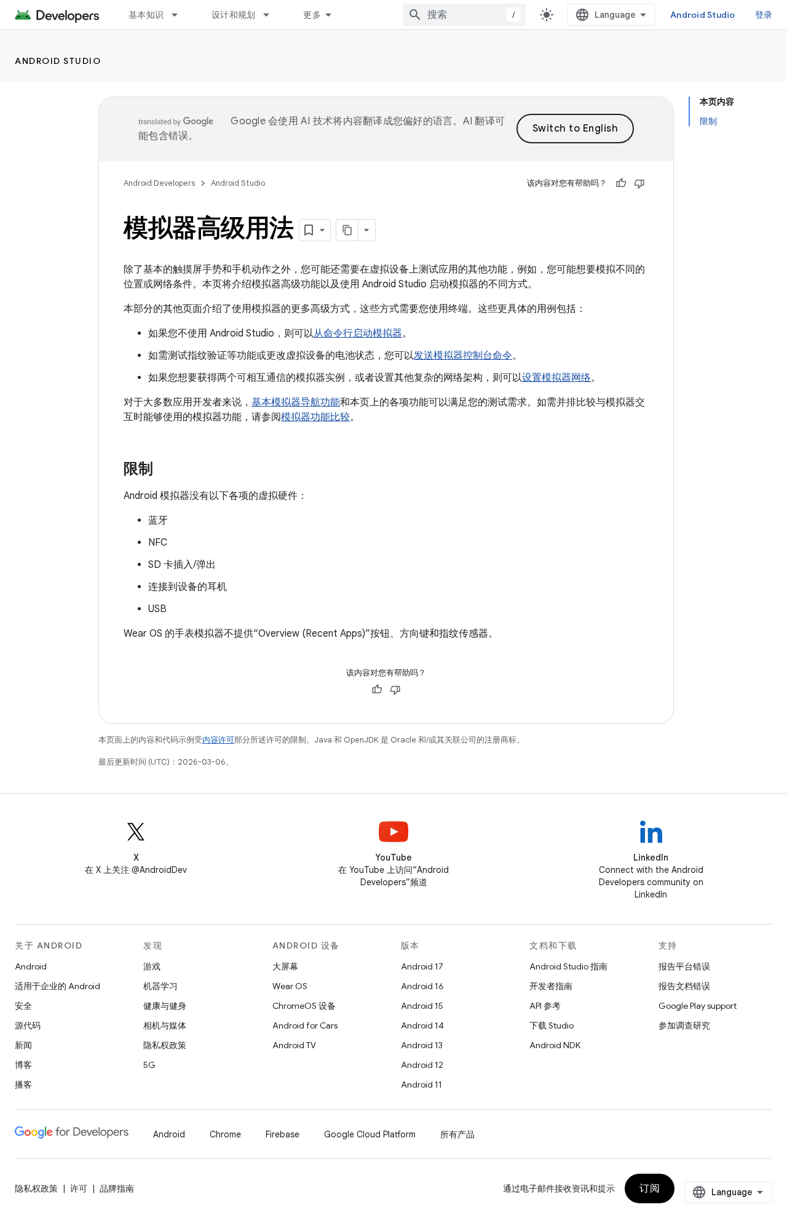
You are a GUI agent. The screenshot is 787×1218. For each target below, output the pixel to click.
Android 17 (422, 966)
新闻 (23, 1045)
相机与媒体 (164, 1025)
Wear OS (289, 986)
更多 (312, 14)
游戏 (151, 966)
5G (149, 1064)
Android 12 (422, 1064)
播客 (23, 1084)
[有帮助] (621, 183)
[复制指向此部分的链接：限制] (165, 470)
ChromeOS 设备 (304, 1005)
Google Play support (697, 1005)
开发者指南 (550, 986)
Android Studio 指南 (568, 966)
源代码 (28, 1025)
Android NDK (554, 1045)
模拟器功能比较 (315, 417)
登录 (764, 14)
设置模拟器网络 (556, 378)
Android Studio (702, 14)
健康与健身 (164, 1005)
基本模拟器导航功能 (295, 402)
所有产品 (457, 1134)
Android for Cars (305, 1025)
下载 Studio (551, 1025)
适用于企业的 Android (57, 986)
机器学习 (160, 986)
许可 (78, 1188)
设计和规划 (233, 14)
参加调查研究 (684, 1025)
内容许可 (218, 739)
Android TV (294, 1045)
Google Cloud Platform (370, 1134)
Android (31, 966)
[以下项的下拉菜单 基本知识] (180, 15)
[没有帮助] (639, 183)
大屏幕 (285, 966)
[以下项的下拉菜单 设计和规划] (271, 15)
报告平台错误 (684, 966)
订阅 (649, 1188)
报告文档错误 (684, 986)
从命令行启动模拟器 (358, 333)
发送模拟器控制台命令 (463, 355)
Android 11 (421, 1084)
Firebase (282, 1134)
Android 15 (422, 1005)
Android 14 (422, 1025)
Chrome (225, 1134)
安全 (23, 1005)
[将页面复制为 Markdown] (347, 230)
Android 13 (422, 1045)
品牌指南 (117, 1188)
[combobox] (464, 15)
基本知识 (146, 14)
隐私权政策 (164, 1045)
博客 (23, 1064)
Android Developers (159, 183)
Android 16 (422, 986)
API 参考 (545, 1005)
